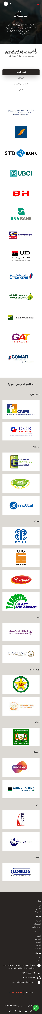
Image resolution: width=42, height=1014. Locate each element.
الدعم (39, 936)
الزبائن (38, 908)
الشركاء (38, 911)
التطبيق (38, 942)
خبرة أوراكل (36, 927)
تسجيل (38, 960)
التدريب (38, 948)
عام (39, 957)
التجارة (38, 945)
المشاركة (37, 924)
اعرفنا (38, 921)
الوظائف (38, 905)
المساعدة (37, 939)
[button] (6, 4)
